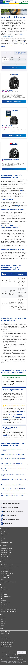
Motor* (15, 61)
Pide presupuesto (5, 533)
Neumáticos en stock (6, 559)
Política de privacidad (6, 638)
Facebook (3, 617)
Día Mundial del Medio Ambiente (8, 611)
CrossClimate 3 (7, 126)
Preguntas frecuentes (21, 656)
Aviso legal (3, 635)
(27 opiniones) (14, 160)
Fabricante (4, 57)
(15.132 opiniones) (15, 91)
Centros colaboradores (6, 592)
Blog (2, 540)
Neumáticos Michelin (6, 552)
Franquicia (3, 600)
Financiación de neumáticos (7, 564)
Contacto (3, 587)
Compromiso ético (5, 602)
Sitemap (19, 654)
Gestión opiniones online (7, 642)
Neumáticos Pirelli (5, 554)
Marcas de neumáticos (6, 548)
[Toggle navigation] (1, 1)
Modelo (11, 57)
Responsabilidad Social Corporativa (9, 609)
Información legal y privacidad (8, 656)
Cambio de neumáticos (6, 569)
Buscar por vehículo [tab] (7, 52)
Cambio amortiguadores (7, 573)
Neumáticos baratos (6, 550)
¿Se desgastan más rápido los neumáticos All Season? (12, 475)
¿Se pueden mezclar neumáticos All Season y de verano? (13, 480)
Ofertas (3, 536)
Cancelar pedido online (6, 646)
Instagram (3, 621)
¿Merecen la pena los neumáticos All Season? (12, 484)
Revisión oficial (4, 571)
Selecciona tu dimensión (13, 101)
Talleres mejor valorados (6, 542)
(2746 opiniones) (15, 127)
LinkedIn (3, 623)
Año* (3, 61)
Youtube (3, 625)
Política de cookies (5, 631)
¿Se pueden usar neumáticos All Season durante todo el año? (13, 469)
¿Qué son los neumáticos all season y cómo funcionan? (12, 449)
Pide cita (3, 531)
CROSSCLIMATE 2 (7, 90)
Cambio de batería (5, 575)
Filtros (2, 579)
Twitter (3, 619)
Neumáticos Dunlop (5, 556)
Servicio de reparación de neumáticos (9, 567)
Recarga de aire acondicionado (8, 582)
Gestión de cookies (14, 657)
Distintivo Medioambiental (7, 607)
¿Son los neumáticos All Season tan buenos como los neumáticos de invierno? (12, 464)
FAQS (2, 598)
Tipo (19, 57)
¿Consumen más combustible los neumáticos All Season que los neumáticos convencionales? (13, 494)
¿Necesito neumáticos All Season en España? (12, 454)
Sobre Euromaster (5, 589)
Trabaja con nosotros (6, 596)
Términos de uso (5, 633)
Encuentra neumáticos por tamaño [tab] (20, 53)
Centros (3, 538)
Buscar (13, 67)
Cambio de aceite (5, 577)
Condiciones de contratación (7, 640)
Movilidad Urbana (5, 604)
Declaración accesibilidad (7, 644)
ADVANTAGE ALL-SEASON (10, 159)
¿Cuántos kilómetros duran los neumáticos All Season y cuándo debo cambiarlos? (13, 489)
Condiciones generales (11, 654)
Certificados (4, 594)
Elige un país (21, 652)
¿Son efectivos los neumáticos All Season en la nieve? (13, 459)
